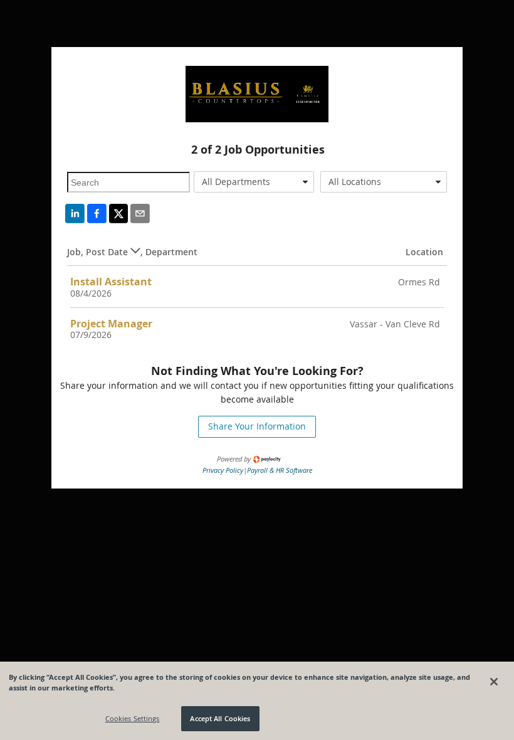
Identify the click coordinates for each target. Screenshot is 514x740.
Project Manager (111, 323)
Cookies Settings (132, 718)
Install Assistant (111, 281)
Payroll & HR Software (279, 470)
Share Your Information (257, 426)
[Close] (494, 681)
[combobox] (254, 182)
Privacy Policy (222, 470)
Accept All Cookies (220, 718)
